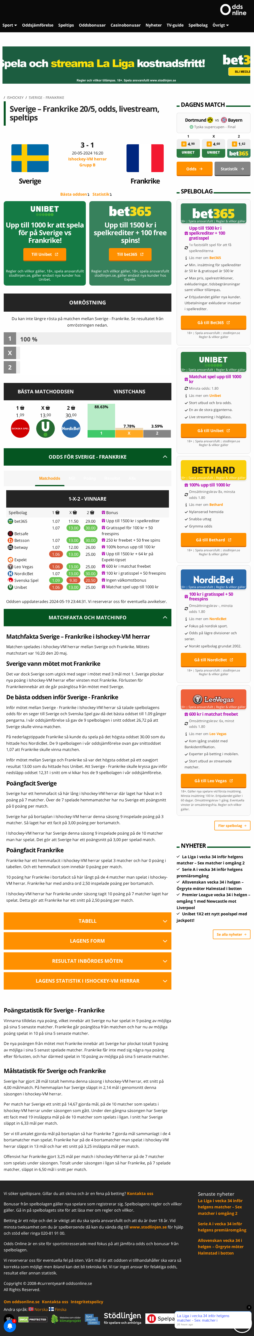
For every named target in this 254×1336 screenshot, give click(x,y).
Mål (72, 478)
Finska (60, 1309)
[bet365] (239, 153)
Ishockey (15, 97)
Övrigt (219, 25)
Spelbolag (198, 25)
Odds (191, 169)
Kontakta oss (140, 1193)
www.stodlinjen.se (148, 1227)
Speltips (66, 25)
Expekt (20, 559)
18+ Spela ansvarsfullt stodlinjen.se (213, 333)
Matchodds (49, 478)
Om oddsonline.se (21, 1301)
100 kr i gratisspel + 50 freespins (136, 573)
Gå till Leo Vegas (210, 780)
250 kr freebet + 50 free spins (133, 540)
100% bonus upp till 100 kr (130, 547)
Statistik (101, 194)
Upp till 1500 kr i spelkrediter (133, 520)
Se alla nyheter (229, 934)
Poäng (90, 478)
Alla (132, 478)
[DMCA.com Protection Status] (32, 1319)
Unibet (20, 587)
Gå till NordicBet (210, 660)
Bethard (216, 504)
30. (71, 415)
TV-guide (175, 25)
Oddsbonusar (92, 25)
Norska (40, 1309)
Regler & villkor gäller (231, 221)
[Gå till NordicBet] (213, 579)
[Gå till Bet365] (213, 213)
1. (20, 415)
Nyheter (154, 25)
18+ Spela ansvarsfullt (196, 221)
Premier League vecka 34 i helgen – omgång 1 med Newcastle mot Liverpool (213, 901)
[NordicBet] (71, 428)
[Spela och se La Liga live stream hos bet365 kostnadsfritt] (127, 65)
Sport (7, 25)
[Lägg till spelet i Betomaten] (22, 408)
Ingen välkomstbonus (126, 580)
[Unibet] (46, 428)
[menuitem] (10, 25)
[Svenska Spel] (20, 428)
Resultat (112, 478)
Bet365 (215, 257)
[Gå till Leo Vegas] (213, 699)
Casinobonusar (126, 25)
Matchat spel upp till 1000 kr (132, 587)
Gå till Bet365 (210, 322)
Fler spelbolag (230, 825)
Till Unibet (42, 254)
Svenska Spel (26, 580)
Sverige (30, 180)
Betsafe (21, 533)
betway (21, 547)
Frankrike (145, 180)
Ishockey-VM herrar (87, 162)
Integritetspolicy (87, 1301)
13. (45, 415)
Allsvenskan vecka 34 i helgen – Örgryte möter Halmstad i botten (221, 1247)
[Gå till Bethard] (213, 470)
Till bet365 (127, 254)
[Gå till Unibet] (213, 362)
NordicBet (23, 573)
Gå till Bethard (210, 540)
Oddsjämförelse (37, 25)
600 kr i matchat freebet (128, 566)
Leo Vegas (23, 566)
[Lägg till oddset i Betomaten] (184, 144)
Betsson (22, 540)
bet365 (20, 521)
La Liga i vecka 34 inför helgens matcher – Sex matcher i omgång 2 (220, 1207)
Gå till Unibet (210, 430)
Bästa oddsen (73, 194)
